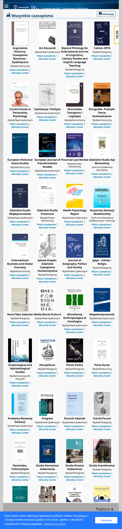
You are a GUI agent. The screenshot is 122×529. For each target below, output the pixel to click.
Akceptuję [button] (106, 520)
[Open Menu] (6, 6)
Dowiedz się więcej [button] (55, 524)
